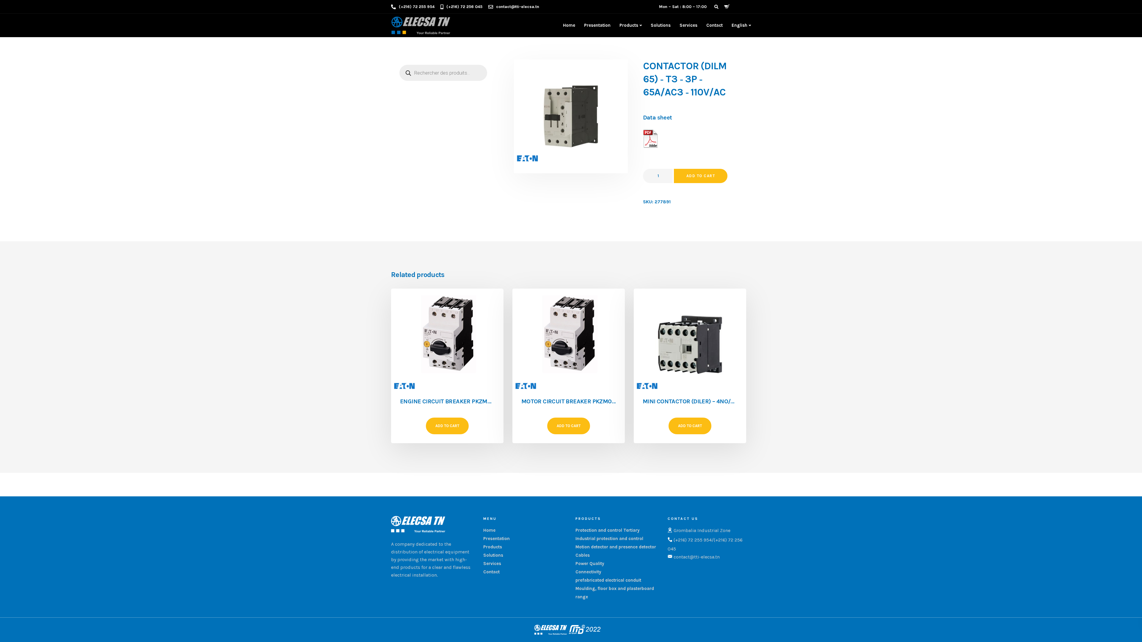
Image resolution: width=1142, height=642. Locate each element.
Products (628, 25)
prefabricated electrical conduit (608, 580)
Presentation (597, 25)
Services (688, 25)
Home (569, 25)
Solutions (661, 25)
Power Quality (589, 563)
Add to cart (700, 176)
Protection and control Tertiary (607, 530)
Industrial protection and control (609, 538)
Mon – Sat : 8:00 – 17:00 (683, 6)
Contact (714, 25)
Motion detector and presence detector (615, 547)
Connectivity (588, 572)
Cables (582, 555)
